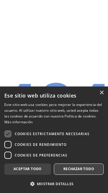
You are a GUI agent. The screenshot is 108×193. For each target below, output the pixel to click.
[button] (54, 183)
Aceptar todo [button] (28, 168)
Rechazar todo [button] (78, 168)
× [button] (101, 93)
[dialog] (54, 140)
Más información (18, 122)
